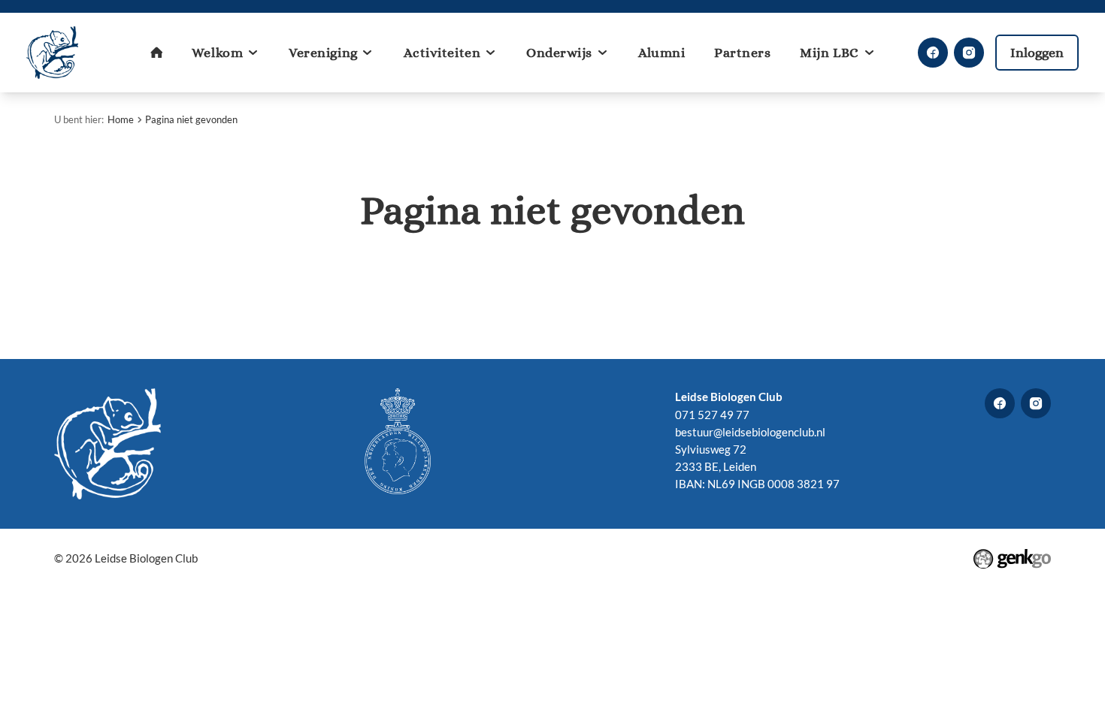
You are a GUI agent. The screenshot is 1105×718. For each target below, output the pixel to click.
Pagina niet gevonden (191, 119)
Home (120, 119)
